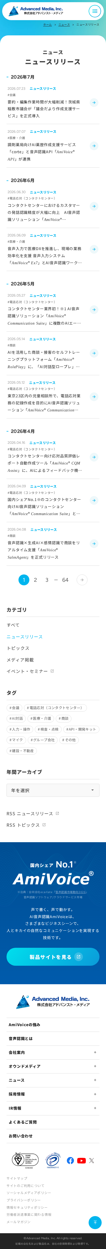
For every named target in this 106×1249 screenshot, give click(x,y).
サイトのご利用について (26, 1185)
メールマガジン (19, 1221)
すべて (13, 625)
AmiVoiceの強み (24, 1024)
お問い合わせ (21, 1136)
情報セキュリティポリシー (27, 1207)
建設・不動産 (23, 750)
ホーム (47, 24)
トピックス (18, 648)
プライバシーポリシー (24, 1200)
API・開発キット (82, 729)
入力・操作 (21, 729)
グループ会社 (44, 739)
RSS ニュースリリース (30, 813)
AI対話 (17, 718)
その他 (70, 739)
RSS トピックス (23, 825)
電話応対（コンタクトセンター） (57, 707)
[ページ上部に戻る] (95, 1222)
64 (65, 580)
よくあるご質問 (23, 1122)
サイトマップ (17, 1178)
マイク (17, 739)
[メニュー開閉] (95, 11)
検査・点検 (49, 729)
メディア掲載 (20, 659)
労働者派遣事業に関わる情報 (29, 1214)
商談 (65, 718)
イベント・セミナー (27, 671)
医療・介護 (42, 718)
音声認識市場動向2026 (70, 892)
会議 (15, 707)
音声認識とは (21, 1038)
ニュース (64, 24)
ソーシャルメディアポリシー (29, 1192)
